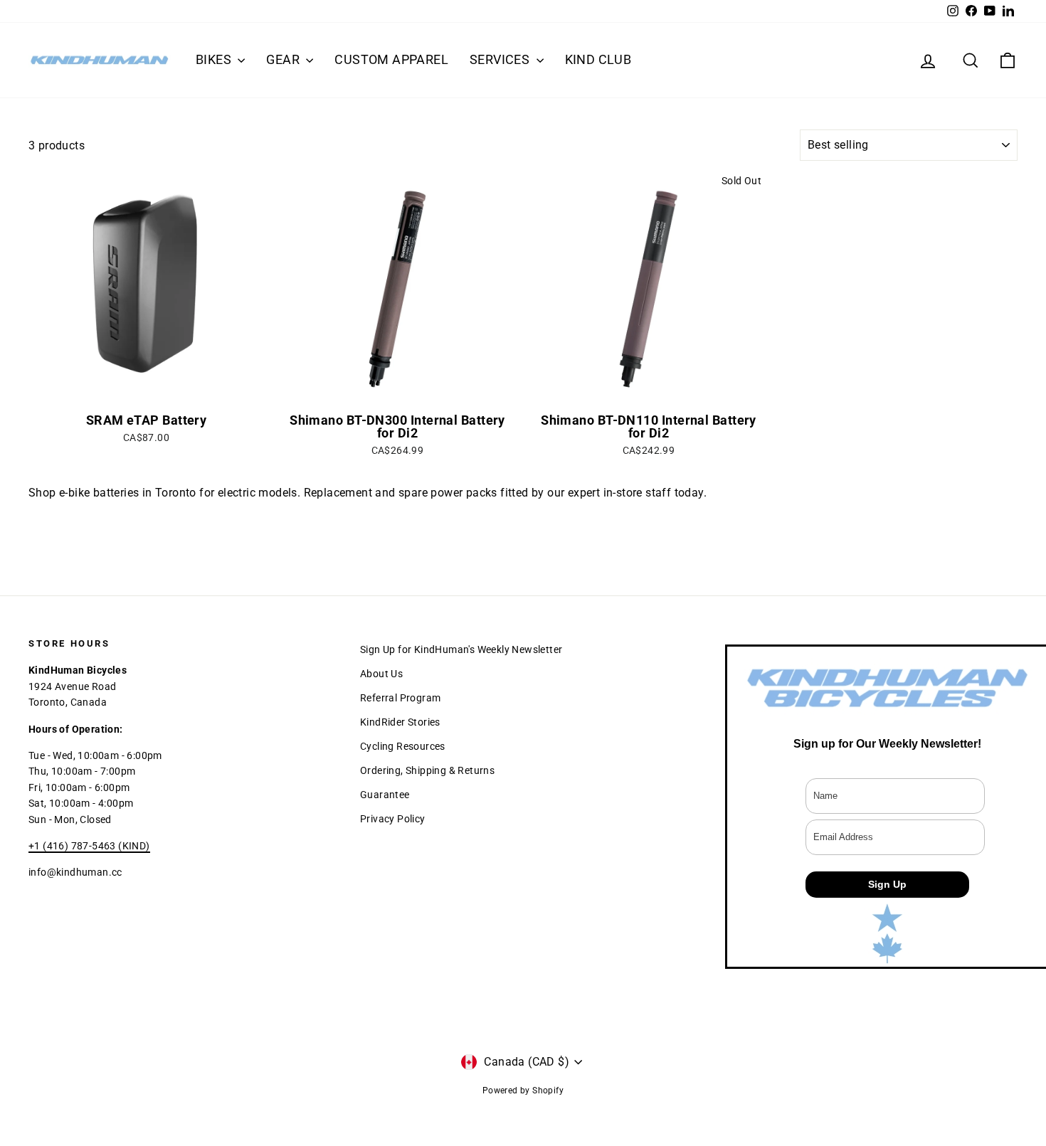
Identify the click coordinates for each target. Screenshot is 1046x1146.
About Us (381, 673)
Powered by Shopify (523, 1090)
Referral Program (400, 698)
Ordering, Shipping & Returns (427, 770)
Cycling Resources (402, 746)
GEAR (284, 59)
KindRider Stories (400, 722)
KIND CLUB (598, 59)
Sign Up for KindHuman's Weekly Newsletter (461, 649)
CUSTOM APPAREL (391, 59)
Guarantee (385, 794)
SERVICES (501, 59)
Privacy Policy (393, 818)
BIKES (215, 59)
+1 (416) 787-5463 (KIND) (89, 845)
